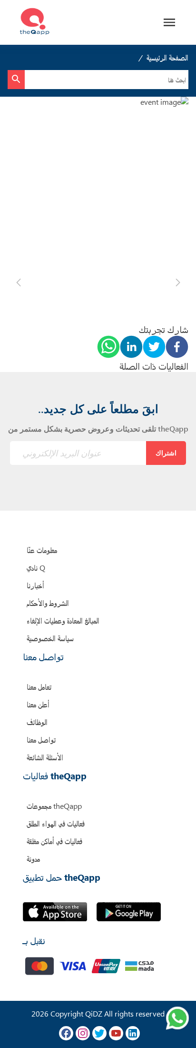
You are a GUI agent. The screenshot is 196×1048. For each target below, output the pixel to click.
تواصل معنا (41, 740)
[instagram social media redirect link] (83, 1033)
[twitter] (154, 347)
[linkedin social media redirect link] (133, 1033)
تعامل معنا (39, 687)
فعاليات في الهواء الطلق (56, 823)
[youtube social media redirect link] (116, 1033)
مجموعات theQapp (54, 806)
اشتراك (166, 452)
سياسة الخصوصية (50, 638)
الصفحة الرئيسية (167, 57)
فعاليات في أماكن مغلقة (54, 841)
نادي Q (36, 568)
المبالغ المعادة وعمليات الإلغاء (63, 620)
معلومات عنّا (42, 550)
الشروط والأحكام (48, 603)
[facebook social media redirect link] (66, 1033)
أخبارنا (35, 585)
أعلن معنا (38, 704)
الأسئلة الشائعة (45, 757)
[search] (16, 79)
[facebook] (177, 347)
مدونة (33, 859)
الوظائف (37, 722)
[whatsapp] (108, 347)
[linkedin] (131, 347)
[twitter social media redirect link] (99, 1033)
